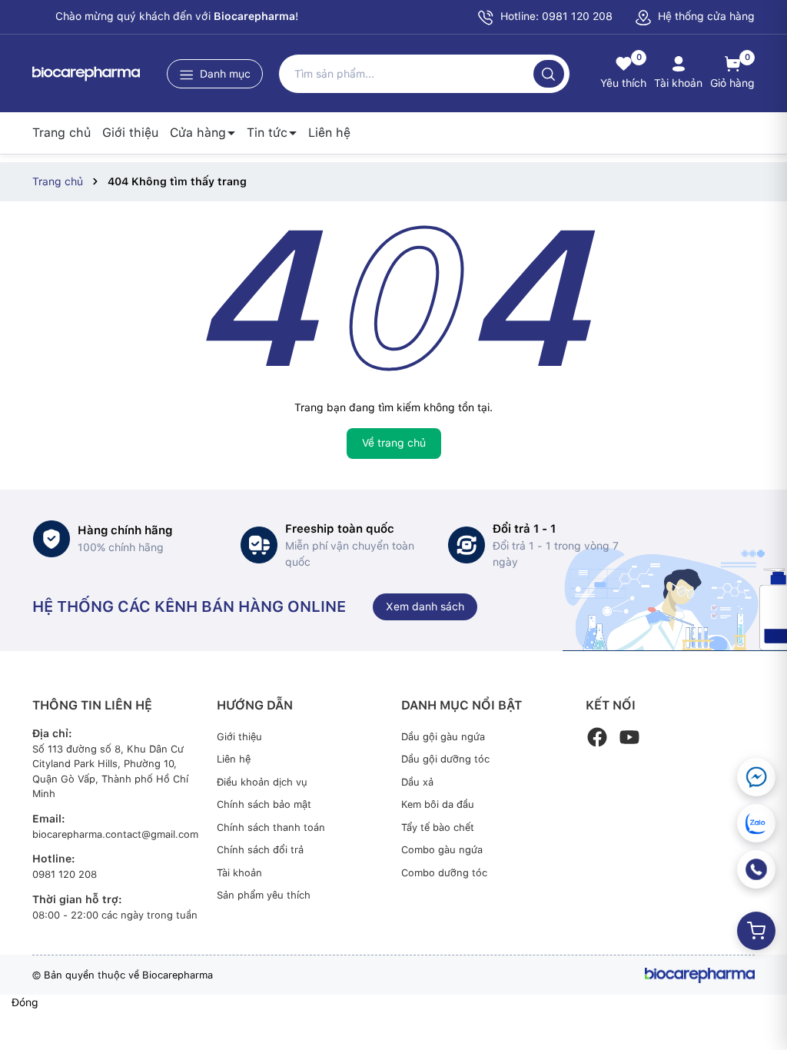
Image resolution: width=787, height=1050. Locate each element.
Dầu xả (417, 782)
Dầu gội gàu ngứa (443, 737)
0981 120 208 (64, 874)
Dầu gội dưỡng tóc (445, 759)
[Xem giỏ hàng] (756, 931)
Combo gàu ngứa (442, 850)
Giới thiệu (130, 132)
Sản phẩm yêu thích (263, 895)
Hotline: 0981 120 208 (555, 16)
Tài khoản (239, 873)
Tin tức (267, 132)
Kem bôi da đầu (437, 804)
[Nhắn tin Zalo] (756, 823)
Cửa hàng (198, 132)
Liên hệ (329, 132)
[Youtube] (629, 737)
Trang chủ (61, 132)
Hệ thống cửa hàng (705, 16)
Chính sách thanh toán (271, 827)
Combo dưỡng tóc (444, 873)
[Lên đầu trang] (755, 1002)
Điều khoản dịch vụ (262, 782)
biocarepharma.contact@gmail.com (115, 834)
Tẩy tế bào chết (437, 827)
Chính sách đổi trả (260, 850)
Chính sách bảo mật (264, 804)
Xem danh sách (425, 606)
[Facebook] (597, 737)
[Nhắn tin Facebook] (756, 777)
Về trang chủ (394, 443)
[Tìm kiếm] (548, 74)
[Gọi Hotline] (756, 869)
